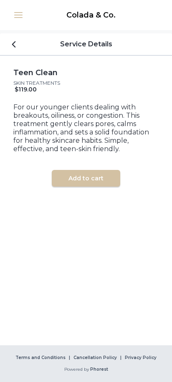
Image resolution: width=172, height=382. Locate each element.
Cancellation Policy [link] (95, 357)
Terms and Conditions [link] (40, 357)
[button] (18, 15)
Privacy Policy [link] (141, 357)
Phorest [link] (99, 369)
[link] (91, 15)
